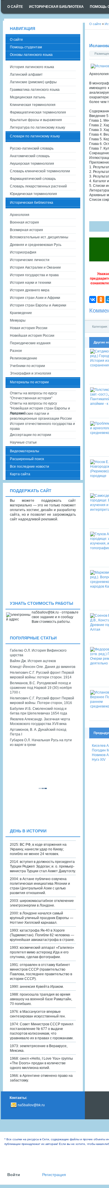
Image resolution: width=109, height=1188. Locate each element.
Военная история (24, 222)
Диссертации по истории (30, 435)
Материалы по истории (29, 382)
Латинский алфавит (26, 74)
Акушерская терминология (32, 164)
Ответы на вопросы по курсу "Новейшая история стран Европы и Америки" (40, 406)
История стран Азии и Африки (35, 298)
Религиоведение (23, 358)
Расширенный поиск (27, 459)
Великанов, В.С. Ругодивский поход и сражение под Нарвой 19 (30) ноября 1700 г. (41, 687)
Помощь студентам (26, 47)
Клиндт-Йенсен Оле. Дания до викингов (42, 667)
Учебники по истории (27, 366)
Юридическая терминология (33, 194)
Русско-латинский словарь (31, 148)
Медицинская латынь (27, 97)
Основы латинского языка (31, 55)
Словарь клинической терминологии (40, 171)
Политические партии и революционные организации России (41, 416)
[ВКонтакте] (92, 299)
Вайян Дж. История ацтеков (33, 661)
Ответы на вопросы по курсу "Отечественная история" (33, 395)
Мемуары (18, 320)
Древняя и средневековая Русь (35, 245)
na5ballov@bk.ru (31, 1105)
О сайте (16, 40)
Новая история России (28, 328)
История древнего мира (29, 290)
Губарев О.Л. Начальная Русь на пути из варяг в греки (41, 742)
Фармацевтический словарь (33, 179)
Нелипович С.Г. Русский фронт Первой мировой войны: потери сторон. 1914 (42, 675)
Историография (23, 252)
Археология (19, 215)
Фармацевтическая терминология (38, 112)
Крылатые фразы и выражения (36, 120)
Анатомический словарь (30, 156)
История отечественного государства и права (42, 426)
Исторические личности (29, 260)
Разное (16, 351)
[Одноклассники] (100, 299)
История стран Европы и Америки (38, 305)
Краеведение (21, 313)
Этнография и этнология (30, 373)
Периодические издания (30, 343)
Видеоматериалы (24, 451)
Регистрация (54, 1175)
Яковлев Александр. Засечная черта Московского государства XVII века (40, 721)
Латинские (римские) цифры (33, 82)
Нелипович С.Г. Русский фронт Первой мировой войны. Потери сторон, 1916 (42, 700)
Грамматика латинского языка (35, 90)
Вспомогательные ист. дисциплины (39, 237)
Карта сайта (20, 474)
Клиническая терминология (33, 105)
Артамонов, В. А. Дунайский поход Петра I (38, 732)
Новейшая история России (32, 336)
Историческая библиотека (31, 203)
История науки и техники (30, 283)
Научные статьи (23, 442)
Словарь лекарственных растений (38, 186)
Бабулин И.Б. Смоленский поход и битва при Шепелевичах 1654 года (38, 711)
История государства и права (34, 275)
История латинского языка (32, 67)
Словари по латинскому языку (35, 136)
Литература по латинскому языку (37, 127)
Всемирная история (26, 230)
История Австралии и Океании (35, 267)
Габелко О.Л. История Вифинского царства (38, 652)
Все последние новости (29, 466)
